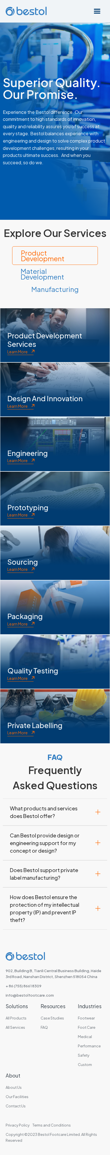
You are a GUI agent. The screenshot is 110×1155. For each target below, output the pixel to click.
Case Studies (52, 1018)
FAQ (44, 1027)
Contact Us (16, 1106)
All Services (15, 1027)
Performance (89, 1046)
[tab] (55, 255)
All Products (16, 1018)
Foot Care (86, 1027)
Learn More (17, 351)
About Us (14, 1087)
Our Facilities (17, 1096)
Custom (85, 1064)
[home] (25, 11)
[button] (97, 11)
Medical (85, 1036)
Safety (83, 1055)
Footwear (86, 1018)
